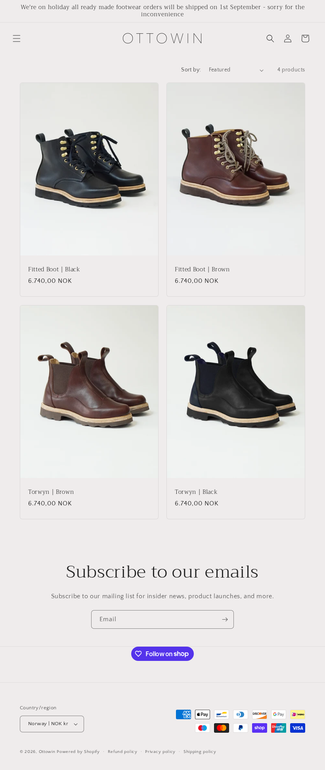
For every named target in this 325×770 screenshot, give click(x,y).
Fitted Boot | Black (54, 269)
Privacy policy (160, 751)
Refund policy (123, 751)
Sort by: (191, 70)
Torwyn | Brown (51, 492)
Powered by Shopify (78, 751)
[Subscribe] (224, 619)
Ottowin (47, 751)
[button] (16, 38)
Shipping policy (200, 751)
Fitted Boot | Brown (202, 269)
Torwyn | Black (196, 492)
